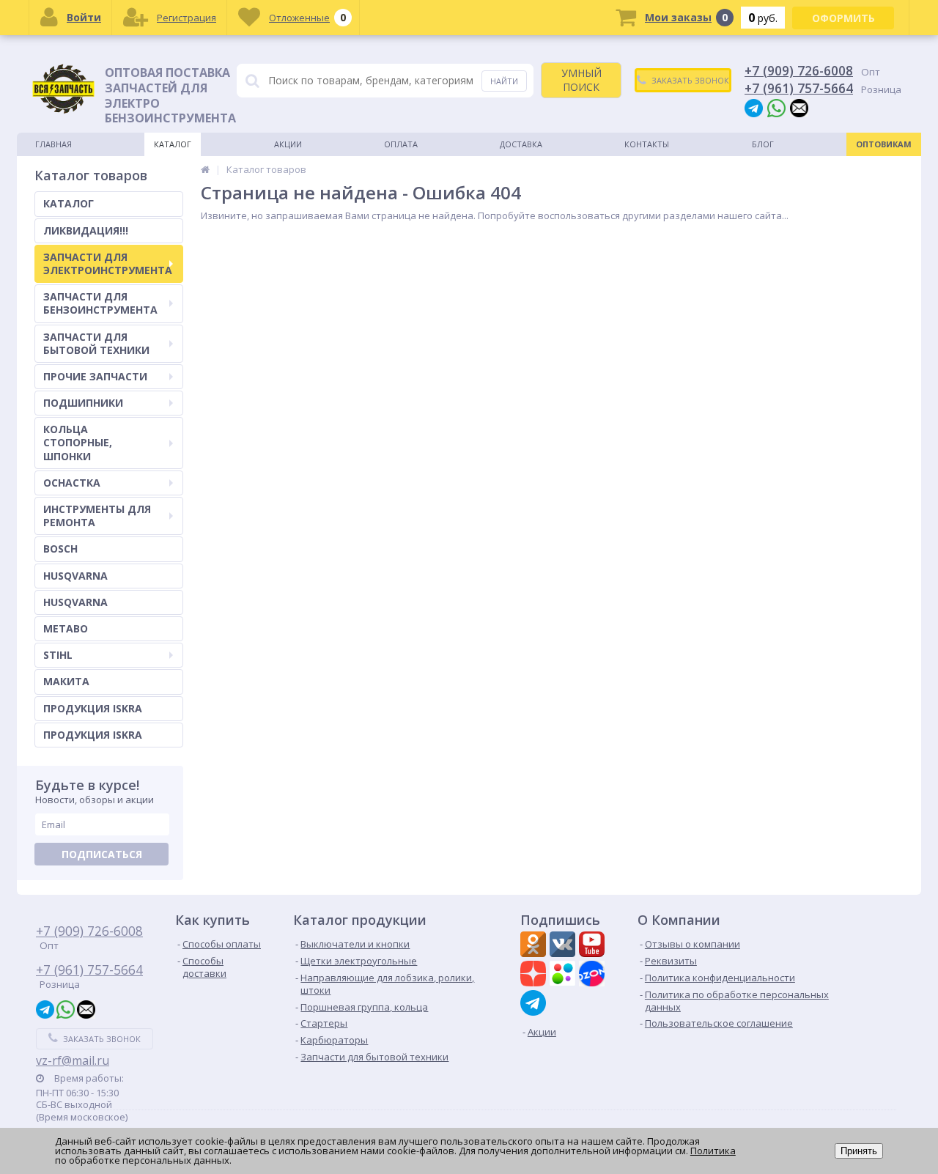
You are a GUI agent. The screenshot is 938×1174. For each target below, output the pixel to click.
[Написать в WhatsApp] (776, 107)
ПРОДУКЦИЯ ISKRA (92, 708)
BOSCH (60, 548)
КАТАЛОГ (68, 203)
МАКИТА (66, 681)
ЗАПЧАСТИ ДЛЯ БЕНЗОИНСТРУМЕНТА (100, 303)
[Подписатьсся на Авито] (564, 975)
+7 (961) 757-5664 (799, 88)
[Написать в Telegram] (754, 107)
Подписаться (102, 854)
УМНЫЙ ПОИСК (581, 79)
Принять (859, 1150)
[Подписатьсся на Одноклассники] (535, 946)
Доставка (521, 144)
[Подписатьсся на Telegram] (535, 1003)
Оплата (401, 144)
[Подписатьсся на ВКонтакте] (564, 946)
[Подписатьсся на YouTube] (593, 946)
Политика (713, 1150)
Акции (288, 144)
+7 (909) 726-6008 (799, 70)
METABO (65, 628)
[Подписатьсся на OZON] (593, 975)
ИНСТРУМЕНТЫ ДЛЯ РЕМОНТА (97, 515)
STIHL (58, 655)
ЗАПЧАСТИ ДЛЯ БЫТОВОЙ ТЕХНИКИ (96, 343)
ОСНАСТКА (71, 483)
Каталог (172, 144)
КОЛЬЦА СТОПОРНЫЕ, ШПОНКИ (77, 442)
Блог (763, 144)
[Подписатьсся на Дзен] (535, 975)
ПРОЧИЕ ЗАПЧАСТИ (95, 376)
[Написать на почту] (799, 107)
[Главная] (205, 169)
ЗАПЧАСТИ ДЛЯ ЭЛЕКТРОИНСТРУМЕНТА (107, 263)
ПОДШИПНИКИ (83, 403)
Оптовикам (884, 144)
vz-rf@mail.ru (72, 1060)
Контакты (646, 144)
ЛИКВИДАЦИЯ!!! (85, 230)
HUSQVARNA (75, 576)
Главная (53, 144)
